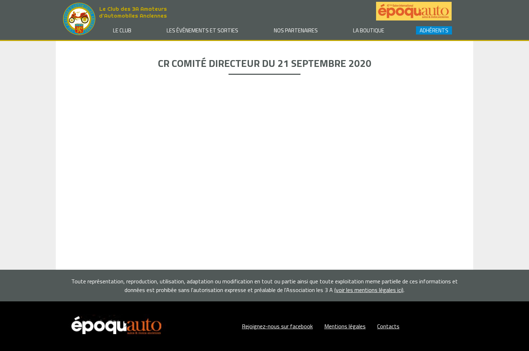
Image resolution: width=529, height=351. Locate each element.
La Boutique (368, 30)
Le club (122, 30)
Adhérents (434, 30)
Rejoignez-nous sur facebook (277, 326)
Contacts (388, 326)
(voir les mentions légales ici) (368, 290)
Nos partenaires (296, 30)
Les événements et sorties (202, 30)
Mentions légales (345, 326)
